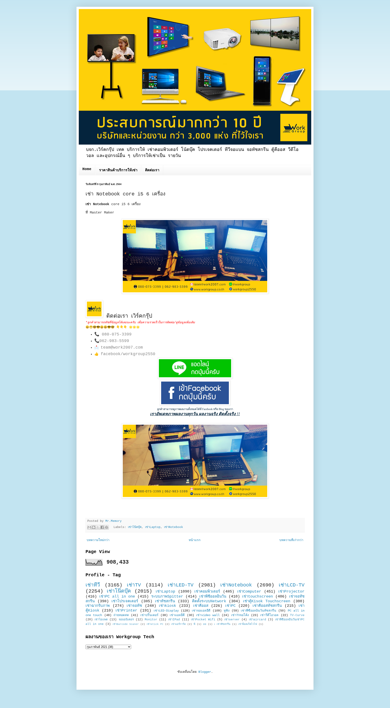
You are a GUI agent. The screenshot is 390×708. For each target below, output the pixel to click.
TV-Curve (297, 615)
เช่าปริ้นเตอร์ (149, 615)
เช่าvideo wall (208, 615)
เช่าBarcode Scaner (126, 624)
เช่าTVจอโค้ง (240, 615)
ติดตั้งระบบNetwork (209, 601)
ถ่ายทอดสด (121, 615)
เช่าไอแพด (101, 619)
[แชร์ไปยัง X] (98, 527)
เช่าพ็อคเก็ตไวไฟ (247, 624)
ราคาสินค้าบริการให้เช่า (118, 170)
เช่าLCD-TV (291, 585)
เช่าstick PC (155, 624)
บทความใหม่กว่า (98, 540)
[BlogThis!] (93, 527)
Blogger (204, 672)
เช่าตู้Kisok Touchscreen (266, 601)
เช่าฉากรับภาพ (98, 606)
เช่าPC (230, 606)
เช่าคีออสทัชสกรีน (267, 606)
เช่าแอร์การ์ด (178, 624)
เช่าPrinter (126, 610)
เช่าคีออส (200, 606)
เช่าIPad (174, 619)
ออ (204, 624)
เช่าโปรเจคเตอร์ (124, 601)
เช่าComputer (249, 591)
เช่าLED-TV (180, 585)
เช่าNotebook (173, 527)
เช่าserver (232, 619)
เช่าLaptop (152, 527)
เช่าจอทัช (134, 606)
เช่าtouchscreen (257, 596)
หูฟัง (227, 610)
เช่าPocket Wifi (203, 619)
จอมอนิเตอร (126, 619)
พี (194, 624)
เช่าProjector (291, 591)
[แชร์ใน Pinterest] (106, 527)
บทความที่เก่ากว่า (291, 540)
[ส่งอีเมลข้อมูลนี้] (89, 527)
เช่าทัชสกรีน (165, 601)
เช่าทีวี (93, 585)
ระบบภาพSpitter (167, 596)
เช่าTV (134, 585)
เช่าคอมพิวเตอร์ (207, 591)
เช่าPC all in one (117, 596)
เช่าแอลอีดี (177, 615)
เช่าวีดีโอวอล (269, 615)
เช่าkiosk (167, 606)
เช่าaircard (257, 619)
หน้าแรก (194, 540)
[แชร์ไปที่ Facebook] (102, 527)
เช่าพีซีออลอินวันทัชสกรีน (258, 610)
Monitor (151, 619)
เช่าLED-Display (166, 610)
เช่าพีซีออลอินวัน (212, 596)
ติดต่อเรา (152, 170)
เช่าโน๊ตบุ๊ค (135, 527)
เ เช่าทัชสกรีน (222, 624)
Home (86, 169)
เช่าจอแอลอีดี (201, 610)
